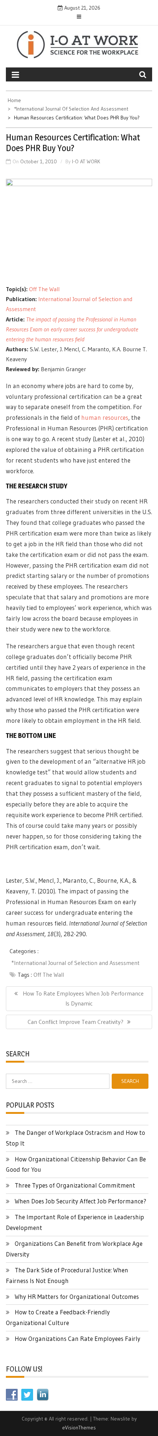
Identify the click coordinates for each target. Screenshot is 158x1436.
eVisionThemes (79, 1427)
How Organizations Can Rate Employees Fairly (77, 1338)
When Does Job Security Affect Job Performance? (80, 1201)
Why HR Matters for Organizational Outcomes (77, 1296)
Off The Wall (44, 289)
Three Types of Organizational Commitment (75, 1185)
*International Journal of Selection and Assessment (75, 962)
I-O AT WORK (86, 161)
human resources (104, 417)
